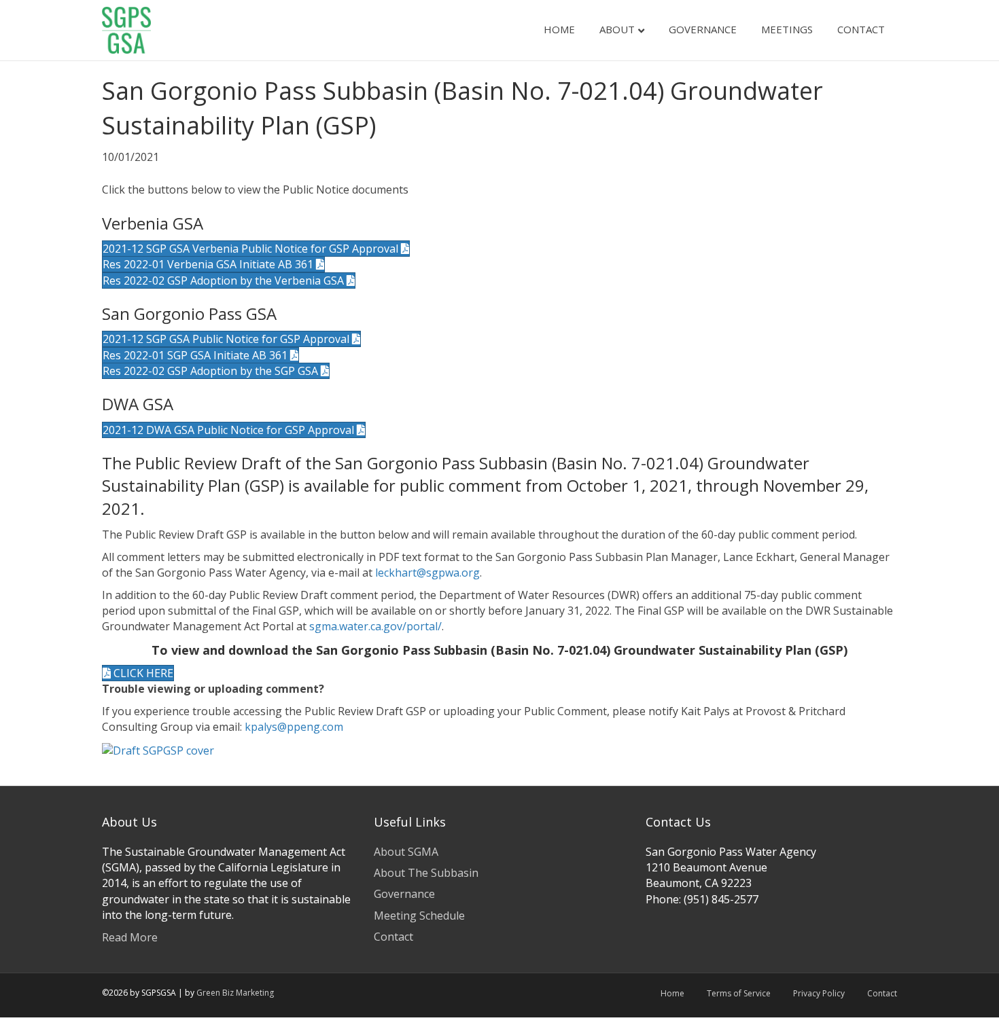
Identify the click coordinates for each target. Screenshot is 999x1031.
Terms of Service (739, 993)
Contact (861, 29)
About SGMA (406, 851)
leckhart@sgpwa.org (427, 572)
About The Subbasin (426, 872)
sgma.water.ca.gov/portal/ (375, 626)
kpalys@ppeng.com (294, 726)
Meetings (787, 29)
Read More (130, 937)
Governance (703, 29)
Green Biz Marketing (235, 992)
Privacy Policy (819, 993)
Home (559, 29)
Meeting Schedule (419, 915)
